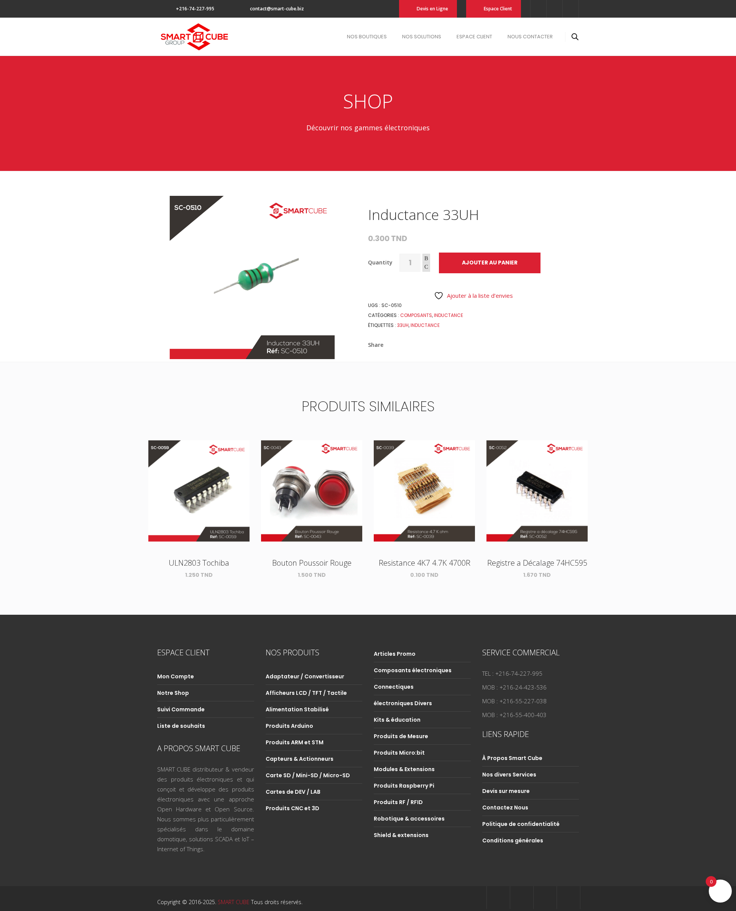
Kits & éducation (397, 720)
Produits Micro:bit (399, 753)
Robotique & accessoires (409, 818)
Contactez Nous (505, 807)
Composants (416, 315)
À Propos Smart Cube (512, 758)
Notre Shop (173, 693)
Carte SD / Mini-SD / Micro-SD (308, 775)
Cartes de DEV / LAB (293, 792)
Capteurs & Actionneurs (300, 759)
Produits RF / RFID (398, 802)
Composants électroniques (413, 670)
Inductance (448, 315)
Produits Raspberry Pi (404, 786)
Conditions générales (512, 840)
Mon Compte (175, 676)
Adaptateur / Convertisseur (305, 676)
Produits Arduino (289, 726)
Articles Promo (395, 654)
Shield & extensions (401, 835)
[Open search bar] (575, 36)
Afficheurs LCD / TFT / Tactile (306, 693)
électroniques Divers (403, 703)
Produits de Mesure (401, 736)
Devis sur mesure (506, 791)
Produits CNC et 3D (292, 808)
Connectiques (394, 687)
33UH (403, 325)
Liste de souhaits (181, 726)
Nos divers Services (509, 774)
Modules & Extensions (404, 769)
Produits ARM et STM (295, 742)
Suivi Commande (181, 709)
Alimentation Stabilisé (297, 709)
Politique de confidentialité (521, 824)
